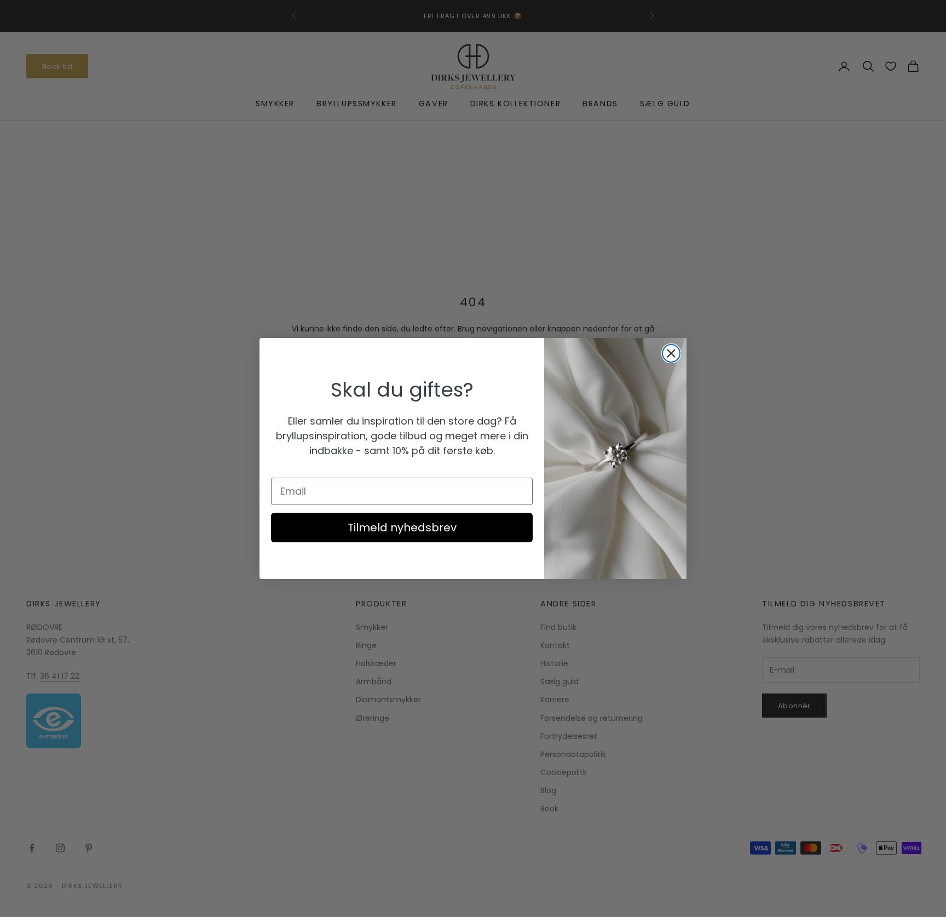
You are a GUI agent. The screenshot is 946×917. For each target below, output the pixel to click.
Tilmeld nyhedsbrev (402, 527)
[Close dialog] (671, 353)
